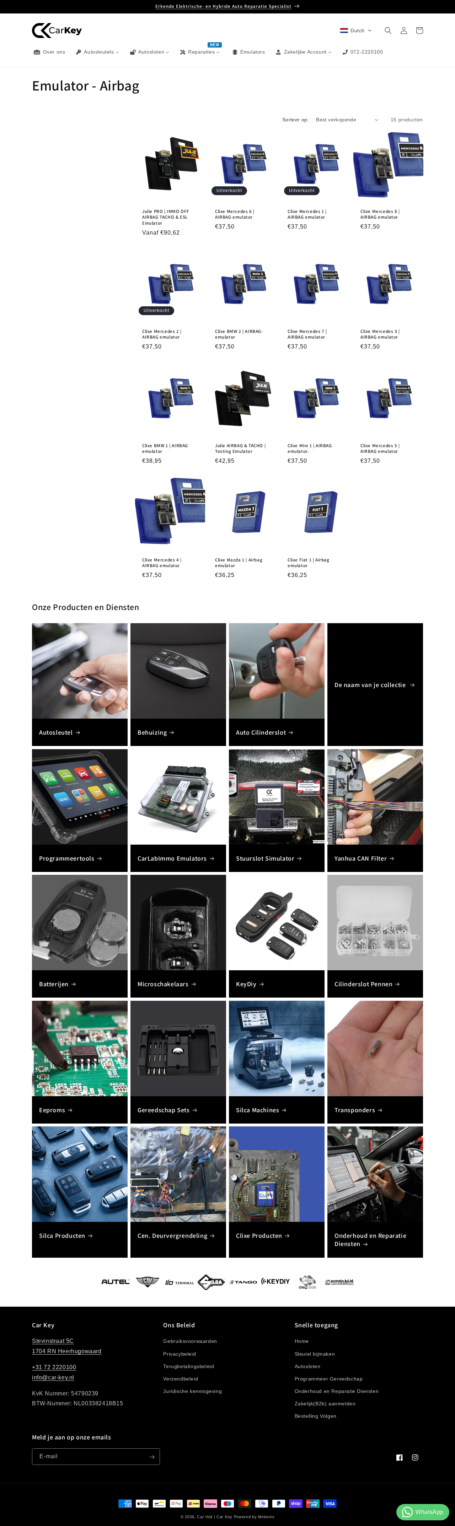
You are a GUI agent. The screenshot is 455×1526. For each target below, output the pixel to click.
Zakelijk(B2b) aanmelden (325, 1403)
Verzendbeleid (180, 1379)
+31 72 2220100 (54, 1367)
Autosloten (308, 1366)
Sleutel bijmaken (315, 1353)
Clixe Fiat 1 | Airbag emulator (309, 563)
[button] (356, 30)
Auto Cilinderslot (261, 732)
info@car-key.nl (53, 1377)
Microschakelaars (163, 984)
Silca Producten (62, 1235)
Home (302, 1341)
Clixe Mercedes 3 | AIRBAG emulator (380, 334)
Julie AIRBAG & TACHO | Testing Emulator (240, 448)
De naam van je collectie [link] (370, 685)
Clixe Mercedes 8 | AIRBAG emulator (380, 214)
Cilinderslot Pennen (363, 984)
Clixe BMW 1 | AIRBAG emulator (165, 448)
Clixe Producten (259, 1235)
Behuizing (152, 732)
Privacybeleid (179, 1353)
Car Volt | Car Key (214, 1517)
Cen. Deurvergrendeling (172, 1235)
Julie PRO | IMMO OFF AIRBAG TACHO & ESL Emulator (165, 217)
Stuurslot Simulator (265, 858)
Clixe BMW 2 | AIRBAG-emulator (239, 334)
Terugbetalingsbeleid (188, 1366)
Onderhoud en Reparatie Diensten (370, 1239)
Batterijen (54, 984)
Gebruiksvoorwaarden (190, 1341)
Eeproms (52, 1110)
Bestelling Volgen (316, 1416)
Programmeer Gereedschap (329, 1379)
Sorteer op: (295, 119)
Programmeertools (67, 858)
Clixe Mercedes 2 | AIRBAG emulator (162, 334)
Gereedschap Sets (164, 1110)
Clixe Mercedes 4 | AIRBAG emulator (162, 563)
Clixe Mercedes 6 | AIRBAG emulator (235, 214)
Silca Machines (257, 1110)
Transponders (354, 1110)
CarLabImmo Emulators (172, 858)
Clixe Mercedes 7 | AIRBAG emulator (307, 334)
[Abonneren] (152, 1457)
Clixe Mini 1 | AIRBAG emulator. (310, 448)
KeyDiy (246, 984)
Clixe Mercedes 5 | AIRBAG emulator (380, 448)
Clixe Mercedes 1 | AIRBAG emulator (307, 214)
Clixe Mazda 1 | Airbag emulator (238, 563)
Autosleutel (56, 732)
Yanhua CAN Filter (360, 858)
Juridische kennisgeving (192, 1391)
